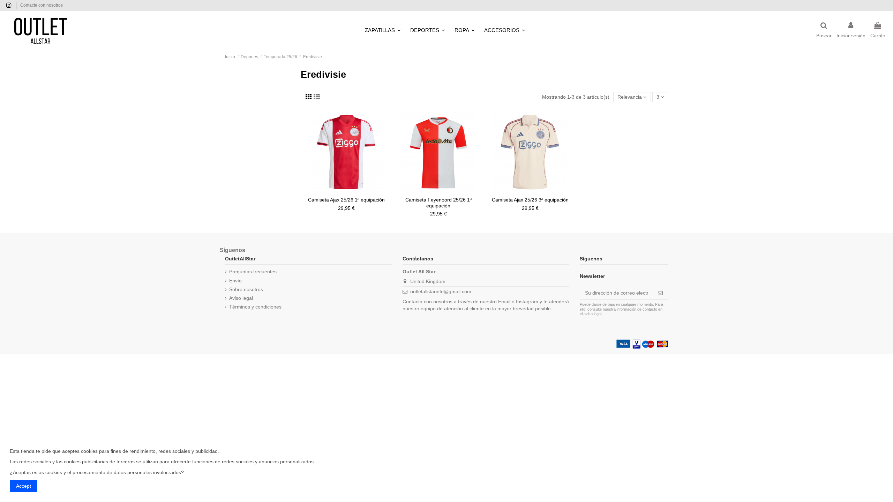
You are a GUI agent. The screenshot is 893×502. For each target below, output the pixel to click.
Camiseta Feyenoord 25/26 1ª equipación (438, 202)
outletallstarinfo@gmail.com (440, 291)
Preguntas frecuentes (253, 271)
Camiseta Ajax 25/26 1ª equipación (346, 200)
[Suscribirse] (660, 292)
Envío (235, 280)
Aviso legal (241, 298)
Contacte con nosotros (41, 5)
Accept (23, 486)
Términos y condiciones (255, 307)
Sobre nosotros (246, 289)
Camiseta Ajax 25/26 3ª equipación (530, 200)
